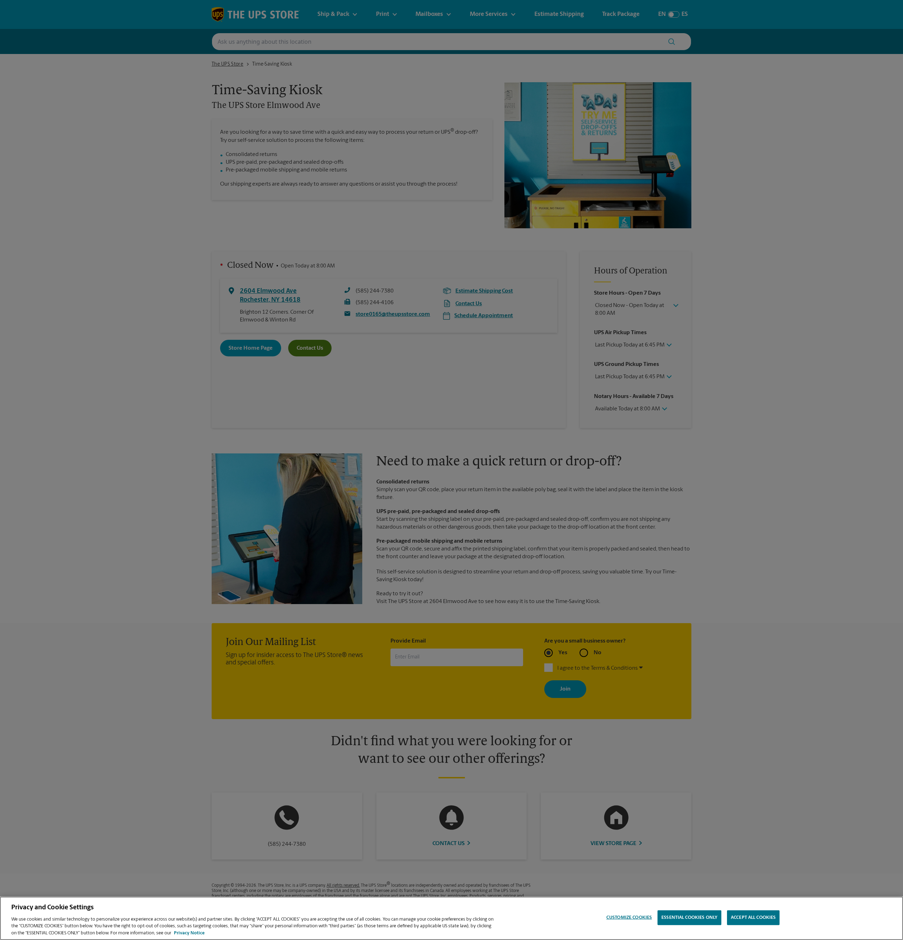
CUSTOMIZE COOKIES (629, 917)
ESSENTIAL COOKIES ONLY (689, 917)
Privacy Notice (189, 932)
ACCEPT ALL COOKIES (753, 917)
